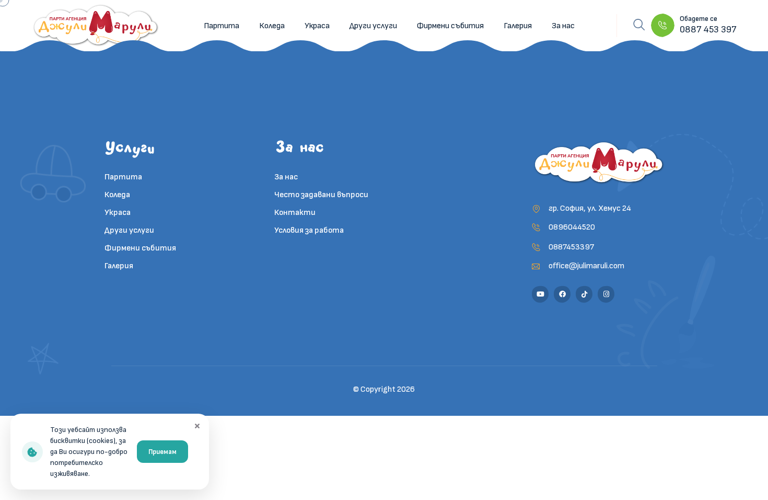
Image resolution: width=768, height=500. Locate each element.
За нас (563, 26)
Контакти (295, 213)
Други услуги (373, 26)
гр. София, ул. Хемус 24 (590, 208)
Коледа (272, 26)
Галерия (518, 26)
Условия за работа (309, 230)
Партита (221, 26)
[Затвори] (197, 425)
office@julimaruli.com (586, 266)
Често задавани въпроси (321, 195)
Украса (317, 26)
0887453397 (571, 247)
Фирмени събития (450, 26)
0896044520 (572, 227)
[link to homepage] (96, 25)
